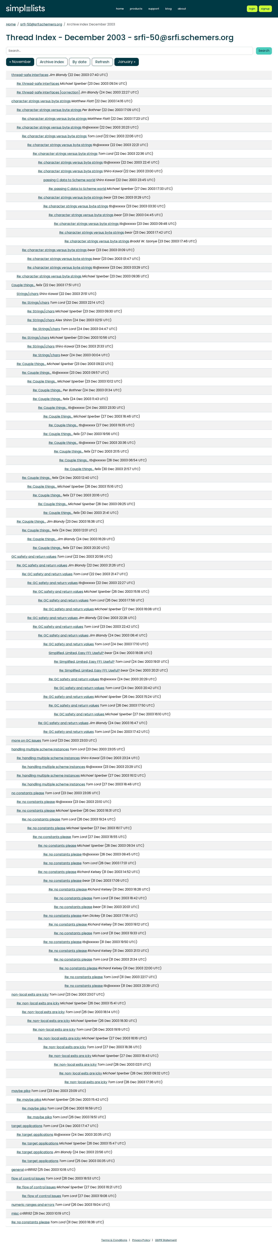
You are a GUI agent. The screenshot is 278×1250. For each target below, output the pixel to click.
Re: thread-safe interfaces (38, 83)
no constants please (27, 793)
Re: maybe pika (29, 1099)
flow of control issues (28, 1178)
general (17, 1169)
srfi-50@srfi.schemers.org (41, 24)
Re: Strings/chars (35, 302)
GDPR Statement (166, 1240)
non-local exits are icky (30, 994)
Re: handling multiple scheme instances (48, 758)
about (182, 9)
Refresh (102, 61)
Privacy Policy (141, 1240)
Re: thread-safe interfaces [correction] (48, 92)
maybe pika (20, 1090)
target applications (26, 1126)
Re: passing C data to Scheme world (77, 188)
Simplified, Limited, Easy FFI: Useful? (76, 653)
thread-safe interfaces (29, 75)
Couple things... (23, 285)
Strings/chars (27, 293)
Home (11, 24)
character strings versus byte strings (41, 101)
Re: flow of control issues (36, 1187)
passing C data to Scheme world (69, 180)
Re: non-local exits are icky (38, 1003)
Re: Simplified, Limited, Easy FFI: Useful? (84, 661)
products (136, 9)
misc (15, 1213)
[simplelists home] (25, 9)
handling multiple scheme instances (40, 749)
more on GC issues (26, 740)
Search (263, 50)
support (153, 9)
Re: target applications (35, 1134)
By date (79, 61)
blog (168, 9)
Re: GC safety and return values (42, 565)
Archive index (52, 61)
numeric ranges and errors (32, 1204)
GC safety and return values (33, 556)
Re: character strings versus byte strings (49, 110)
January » (126, 61)
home (120, 9)
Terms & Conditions (114, 1240)
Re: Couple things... (31, 364)
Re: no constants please (36, 801)
